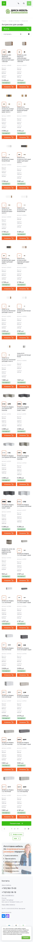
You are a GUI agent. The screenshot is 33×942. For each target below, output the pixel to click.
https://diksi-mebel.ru (8, 905)
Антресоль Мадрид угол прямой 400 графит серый (7, 506)
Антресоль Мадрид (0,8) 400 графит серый (24, 648)
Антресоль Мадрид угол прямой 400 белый (24, 505)
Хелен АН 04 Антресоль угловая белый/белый (8, 159)
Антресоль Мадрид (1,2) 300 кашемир (7, 743)
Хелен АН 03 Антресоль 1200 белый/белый (22, 209)
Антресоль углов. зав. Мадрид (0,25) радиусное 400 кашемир (8, 551)
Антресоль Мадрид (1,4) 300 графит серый (24, 601)
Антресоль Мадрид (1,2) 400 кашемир (23, 790)
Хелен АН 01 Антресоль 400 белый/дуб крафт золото (9, 359)
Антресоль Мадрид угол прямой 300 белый (9, 456)
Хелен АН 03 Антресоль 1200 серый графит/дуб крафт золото (24, 160)
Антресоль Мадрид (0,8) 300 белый (7, 648)
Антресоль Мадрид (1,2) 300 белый (7, 790)
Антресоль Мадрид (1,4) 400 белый (7, 601)
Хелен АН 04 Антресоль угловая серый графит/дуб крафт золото (8, 109)
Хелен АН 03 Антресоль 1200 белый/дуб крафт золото (7, 210)
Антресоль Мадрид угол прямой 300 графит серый (23, 408)
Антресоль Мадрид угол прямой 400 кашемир (23, 457)
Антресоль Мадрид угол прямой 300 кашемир (7, 408)
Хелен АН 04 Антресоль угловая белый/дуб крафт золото (23, 109)
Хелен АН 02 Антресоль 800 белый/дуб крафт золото (9, 310)
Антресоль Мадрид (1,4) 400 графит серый (24, 554)
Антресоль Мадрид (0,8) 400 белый (7, 696)
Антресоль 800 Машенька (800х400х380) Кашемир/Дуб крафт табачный (8, 58)
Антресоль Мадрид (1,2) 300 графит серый (24, 743)
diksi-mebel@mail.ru (8, 895)
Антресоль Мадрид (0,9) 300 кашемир (23, 696)
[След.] (25, 828)
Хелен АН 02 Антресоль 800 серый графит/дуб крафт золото (8, 261)
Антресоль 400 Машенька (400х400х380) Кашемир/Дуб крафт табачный (23, 58)
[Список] (28, 34)
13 (28, 828)
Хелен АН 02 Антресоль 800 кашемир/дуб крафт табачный (23, 261)
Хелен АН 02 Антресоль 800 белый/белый (24, 310)
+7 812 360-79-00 (9, 888)
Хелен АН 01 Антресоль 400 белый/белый (24, 354)
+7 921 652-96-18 (9, 892)
